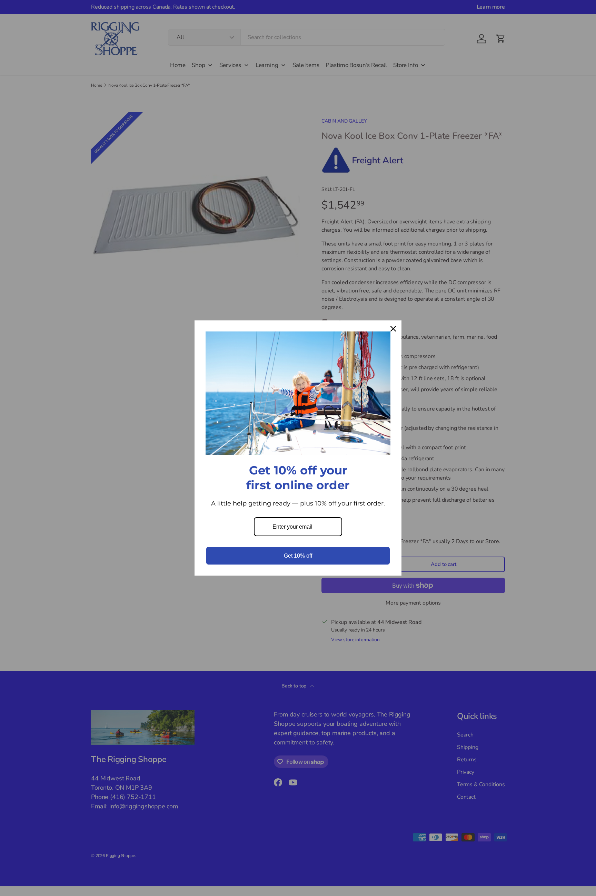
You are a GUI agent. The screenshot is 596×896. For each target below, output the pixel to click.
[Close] (393, 328)
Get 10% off (298, 556)
